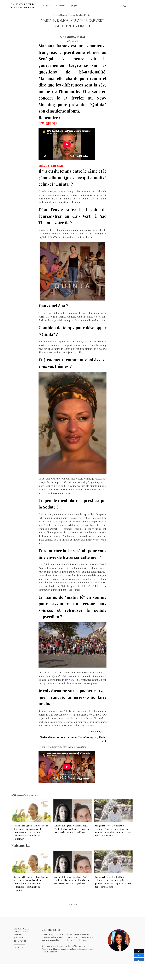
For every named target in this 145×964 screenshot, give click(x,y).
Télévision (88, 15)
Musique (63, 15)
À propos (73, 5)
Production (60, 5)
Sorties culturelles (75, 15)
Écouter (56, 15)
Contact (19, 947)
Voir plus (72, 904)
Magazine (47, 5)
